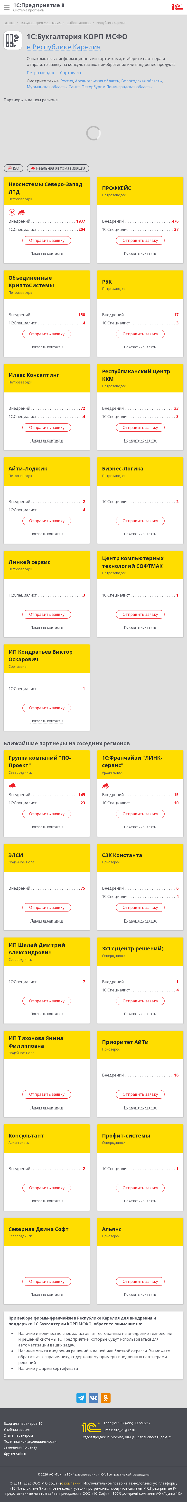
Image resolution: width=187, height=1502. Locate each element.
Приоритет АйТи (125, 1042)
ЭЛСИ (16, 855)
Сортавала (70, 72)
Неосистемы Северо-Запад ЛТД (45, 188)
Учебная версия (17, 1429)
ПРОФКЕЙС (116, 188)
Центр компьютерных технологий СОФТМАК (133, 562)
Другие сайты (15, 1453)
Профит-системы (126, 1135)
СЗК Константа (122, 855)
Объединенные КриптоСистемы (31, 281)
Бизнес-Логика (122, 468)
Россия (66, 81)
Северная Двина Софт (39, 1229)
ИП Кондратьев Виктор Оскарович (41, 655)
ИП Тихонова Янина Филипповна (36, 1042)
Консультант (26, 1135)
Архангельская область (97, 81)
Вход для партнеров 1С (23, 1423)
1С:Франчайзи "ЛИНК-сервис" (132, 761)
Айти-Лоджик (28, 468)
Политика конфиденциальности (30, 1441)
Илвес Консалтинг (34, 375)
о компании (70, 1483)
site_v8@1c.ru (124, 1430)
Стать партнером (18, 1435)
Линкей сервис (29, 562)
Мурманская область (47, 86)
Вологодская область (141, 81)
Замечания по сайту (20, 1447)
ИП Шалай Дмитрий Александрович (37, 948)
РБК (107, 281)
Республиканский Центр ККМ (136, 375)
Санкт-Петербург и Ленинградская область (110, 86)
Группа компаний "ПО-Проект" (40, 761)
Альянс (112, 1229)
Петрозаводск (40, 72)
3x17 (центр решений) (133, 948)
